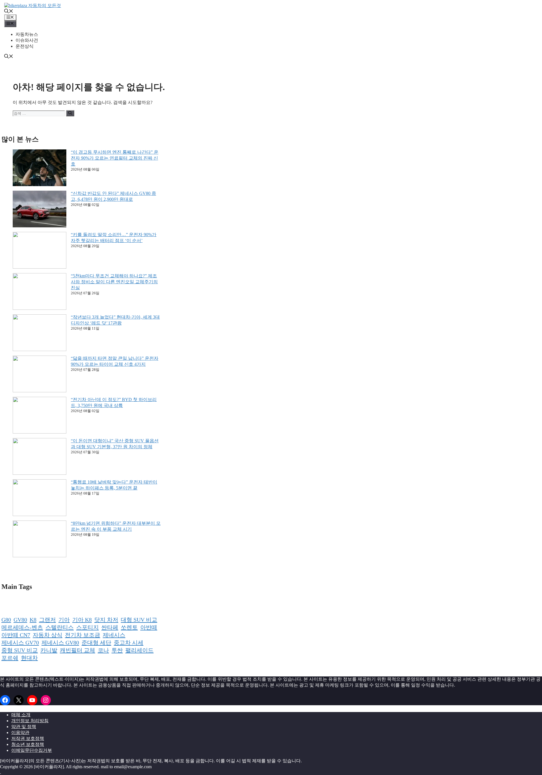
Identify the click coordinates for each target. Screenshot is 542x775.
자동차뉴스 (27, 34)
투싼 (117, 650)
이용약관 (20, 732)
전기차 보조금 (82, 635)
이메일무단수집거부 (31, 750)
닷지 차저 (106, 620)
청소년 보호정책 (27, 744)
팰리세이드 (139, 650)
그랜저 (47, 620)
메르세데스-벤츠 (22, 627)
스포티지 (87, 627)
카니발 (48, 650)
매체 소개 (20, 714)
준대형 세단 (96, 642)
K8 (33, 620)
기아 (64, 620)
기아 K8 (82, 620)
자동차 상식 (47, 635)
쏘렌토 (129, 627)
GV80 (20, 620)
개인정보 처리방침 (30, 720)
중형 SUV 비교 (19, 650)
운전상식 (25, 46)
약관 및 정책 (23, 726)
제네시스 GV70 (20, 642)
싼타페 (109, 627)
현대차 (29, 658)
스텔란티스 (59, 627)
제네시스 (114, 635)
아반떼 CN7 (15, 635)
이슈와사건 (27, 40)
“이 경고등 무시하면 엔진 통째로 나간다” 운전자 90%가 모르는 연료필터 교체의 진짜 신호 (114, 158)
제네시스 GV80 (60, 642)
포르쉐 (9, 658)
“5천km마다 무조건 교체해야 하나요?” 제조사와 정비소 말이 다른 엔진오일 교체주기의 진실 (114, 281)
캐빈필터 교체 (77, 650)
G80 (6, 620)
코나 (103, 650)
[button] (8, 11)
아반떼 (148, 627)
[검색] (70, 113)
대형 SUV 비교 (139, 620)
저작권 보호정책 (27, 738)
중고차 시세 (128, 642)
